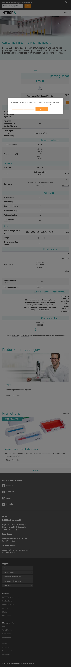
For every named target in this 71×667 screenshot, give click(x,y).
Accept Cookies (41, 109)
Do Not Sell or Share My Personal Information (23, 108)
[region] (35, 106)
